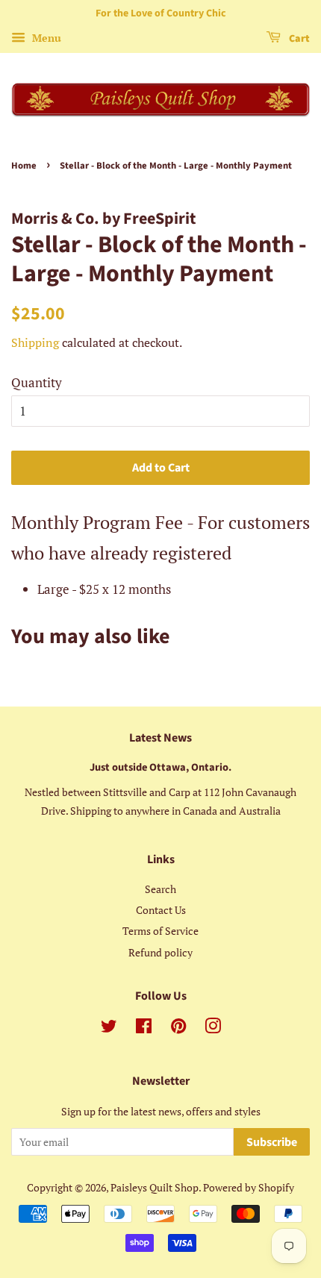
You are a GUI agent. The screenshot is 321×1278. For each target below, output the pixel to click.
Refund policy (160, 952)
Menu (45, 38)
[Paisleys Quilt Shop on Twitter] (109, 1028)
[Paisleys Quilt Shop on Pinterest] (178, 1028)
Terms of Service (160, 931)
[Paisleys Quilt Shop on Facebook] (143, 1028)
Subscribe (271, 1142)
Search (160, 889)
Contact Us (161, 910)
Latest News (160, 738)
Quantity (36, 382)
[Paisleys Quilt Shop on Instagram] (213, 1028)
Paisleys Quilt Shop (154, 1187)
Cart (298, 38)
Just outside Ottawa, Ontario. (160, 767)
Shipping (35, 342)
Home (24, 165)
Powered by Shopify (248, 1187)
